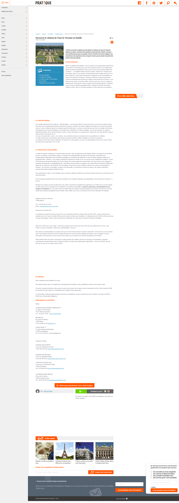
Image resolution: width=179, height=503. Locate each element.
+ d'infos (153, 487)
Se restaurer (43, 81)
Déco (3, 22)
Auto (3, 37)
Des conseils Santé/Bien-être (163, 476)
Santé (3, 33)
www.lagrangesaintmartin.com (57, 380)
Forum (3, 71)
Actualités (5, 7)
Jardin (3, 26)
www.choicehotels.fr (55, 313)
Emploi (4, 45)
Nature (4, 65)
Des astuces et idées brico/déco (164, 474)
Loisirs (4, 61)
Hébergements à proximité (47, 83)
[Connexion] (175, 2)
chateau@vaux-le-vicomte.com (49, 206)
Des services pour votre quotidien (165, 478)
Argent (4, 41)
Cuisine (4, 57)
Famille (4, 30)
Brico (3, 18)
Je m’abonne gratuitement (164, 490)
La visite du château (45, 77)
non (108, 391)
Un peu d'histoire (44, 75)
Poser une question (103, 472)
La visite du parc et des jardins (48, 79)
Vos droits (5, 53)
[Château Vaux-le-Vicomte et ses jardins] (50, 53)
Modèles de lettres (7, 11)
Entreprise (5, 49)
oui (105, 391)
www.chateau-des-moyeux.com (56, 358)
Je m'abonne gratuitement (129, 490)
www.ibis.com (51, 323)
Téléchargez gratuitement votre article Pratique (76, 385)
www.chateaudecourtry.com (56, 349)
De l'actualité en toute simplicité (164, 472)
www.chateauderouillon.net (56, 368)
